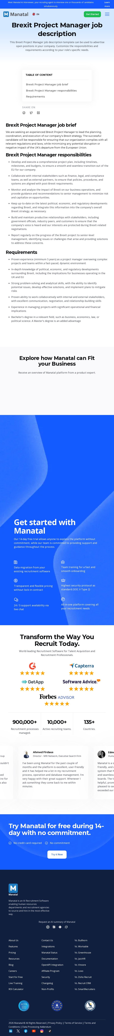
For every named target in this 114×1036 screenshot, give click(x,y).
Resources (14, 958)
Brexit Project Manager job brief (47, 84)
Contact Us (47, 940)
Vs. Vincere (80, 964)
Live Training (15, 983)
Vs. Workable (81, 946)
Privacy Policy (55, 1022)
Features (13, 946)
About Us (13, 940)
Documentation (50, 958)
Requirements (35, 96)
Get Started (92, 14)
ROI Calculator (16, 989)
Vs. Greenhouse (83, 952)
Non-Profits (48, 989)
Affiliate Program (50, 970)
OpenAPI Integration (52, 964)
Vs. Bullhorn (81, 940)
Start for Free (16, 977)
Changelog (47, 983)
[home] (15, 14)
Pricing (12, 952)
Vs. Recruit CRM (83, 983)
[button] (36, 14)
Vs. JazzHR (80, 958)
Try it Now (57, 854)
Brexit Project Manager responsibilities (51, 90)
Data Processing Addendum (36, 1026)
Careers (13, 970)
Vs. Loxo (79, 970)
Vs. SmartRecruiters (85, 989)
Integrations (48, 946)
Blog (11, 964)
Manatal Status (49, 952)
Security (46, 977)
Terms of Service (73, 1022)
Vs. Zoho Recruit (83, 977)
